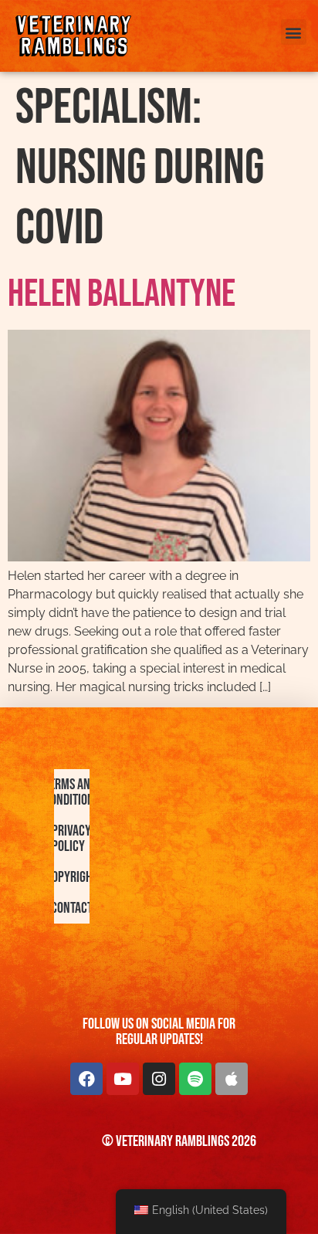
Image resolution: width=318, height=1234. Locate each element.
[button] (293, 32)
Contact (72, 908)
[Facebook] (86, 1079)
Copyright (72, 877)
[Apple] (231, 1079)
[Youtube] (123, 1079)
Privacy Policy (72, 839)
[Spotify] (195, 1079)
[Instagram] (159, 1079)
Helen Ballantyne (121, 294)
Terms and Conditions (72, 792)
